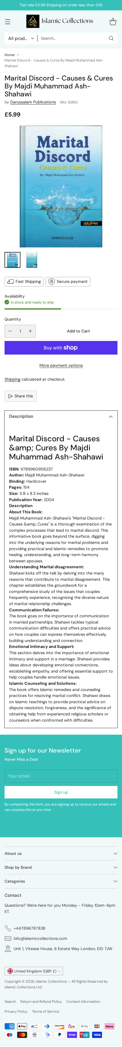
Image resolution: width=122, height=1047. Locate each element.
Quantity (13, 319)
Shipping (12, 379)
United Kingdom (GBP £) (35, 971)
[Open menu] (7, 21)
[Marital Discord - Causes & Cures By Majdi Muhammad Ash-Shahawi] (61, 186)
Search (10, 1001)
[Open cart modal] (113, 21)
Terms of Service (45, 1011)
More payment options (61, 365)
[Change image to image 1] (12, 260)
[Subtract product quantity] (10, 331)
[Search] (111, 38)
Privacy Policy (16, 1011)
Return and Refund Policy (41, 1001)
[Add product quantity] (30, 331)
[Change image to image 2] (32, 260)
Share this (23, 396)
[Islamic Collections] (61, 21)
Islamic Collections (52, 981)
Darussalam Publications (33, 102)
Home (9, 54)
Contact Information (83, 1001)
